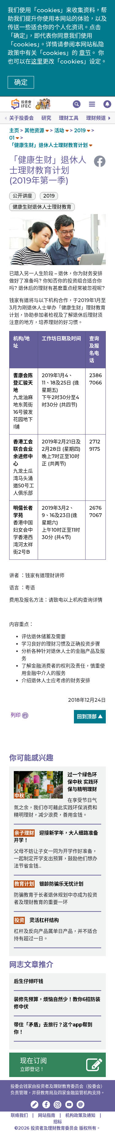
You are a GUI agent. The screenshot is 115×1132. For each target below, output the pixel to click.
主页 (14, 130)
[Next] (109, 118)
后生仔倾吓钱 (28, 981)
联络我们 (19, 1115)
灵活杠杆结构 (44, 920)
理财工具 (69, 118)
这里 (37, 61)
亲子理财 (24, 833)
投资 (19, 920)
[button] (76, 104)
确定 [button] (21, 82)
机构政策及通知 (80, 1115)
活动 (59, 130)
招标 (57, 1121)
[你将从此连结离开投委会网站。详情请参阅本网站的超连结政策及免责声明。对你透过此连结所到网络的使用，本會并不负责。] (46, 1104)
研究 (46, 118)
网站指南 (46, 1115)
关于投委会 (21, 118)
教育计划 (24, 884)
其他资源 (34, 130)
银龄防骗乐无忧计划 (61, 884)
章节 (85, 52)
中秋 (19, 796)
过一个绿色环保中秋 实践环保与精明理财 (82, 782)
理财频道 (96, 118)
